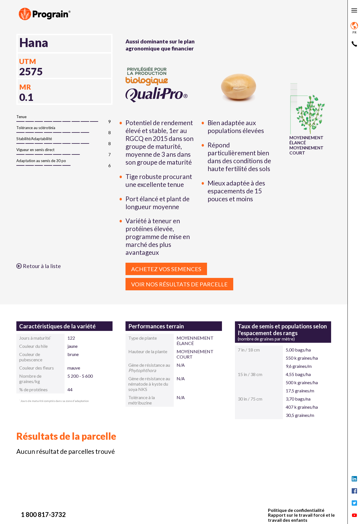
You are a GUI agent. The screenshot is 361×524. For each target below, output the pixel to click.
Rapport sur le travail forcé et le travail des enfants (301, 517)
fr (354, 32)
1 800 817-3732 (43, 514)
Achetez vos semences (166, 269)
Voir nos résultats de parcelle (179, 284)
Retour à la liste (41, 266)
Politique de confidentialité (296, 510)
